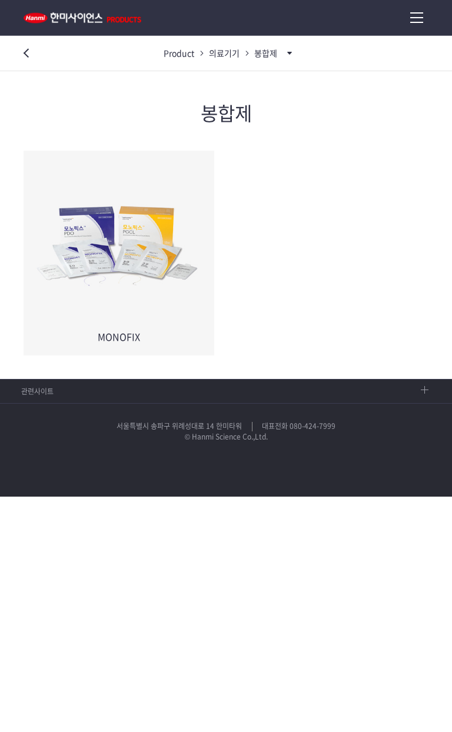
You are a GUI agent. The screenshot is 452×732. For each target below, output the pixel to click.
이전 (23, 54)
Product (179, 53)
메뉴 (416, 17)
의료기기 (224, 53)
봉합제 (265, 53)
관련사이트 (37, 391)
